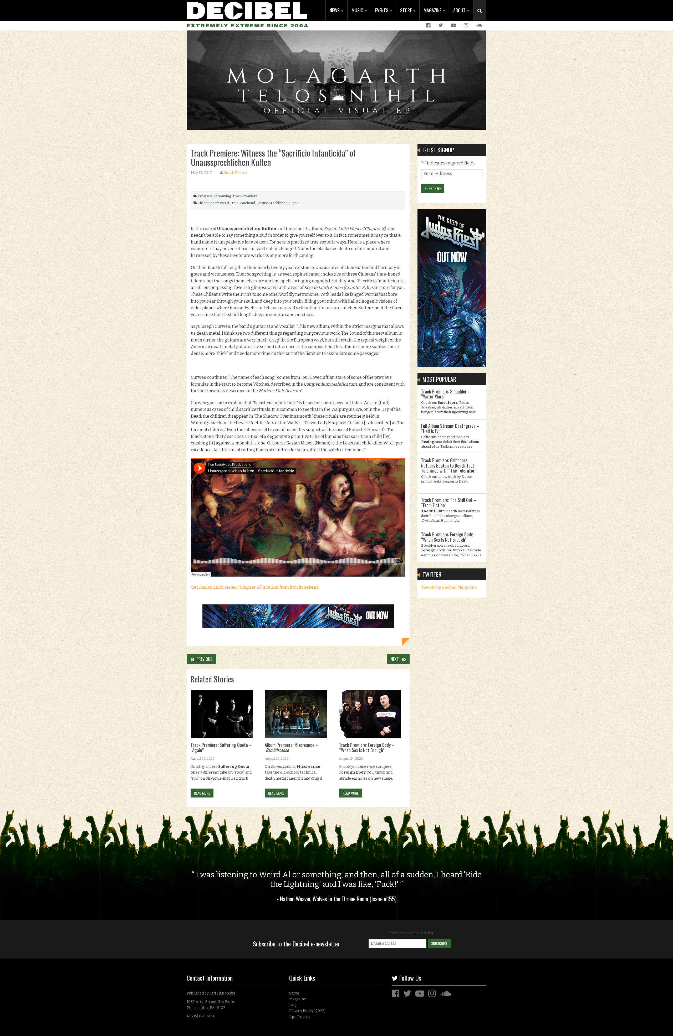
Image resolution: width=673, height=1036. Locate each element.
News (335, 10)
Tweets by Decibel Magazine (449, 587)
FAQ (293, 1005)
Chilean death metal (213, 203)
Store (406, 10)
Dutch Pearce (235, 172)
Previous (203, 659)
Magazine (433, 10)
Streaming (222, 196)
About (460, 10)
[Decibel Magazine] (247, 9)
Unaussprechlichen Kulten (278, 203)
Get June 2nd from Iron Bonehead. (255, 587)
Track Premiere (245, 196)
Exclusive (205, 196)
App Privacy (299, 1017)
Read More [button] (202, 793)
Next (396, 659)
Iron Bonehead (243, 203)
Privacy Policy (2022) (307, 1011)
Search (481, 16)
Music (357, 10)
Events (382, 10)
